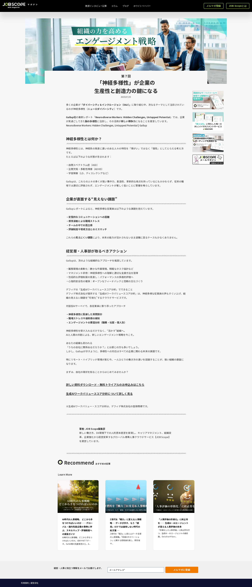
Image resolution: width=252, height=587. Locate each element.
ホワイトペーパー (142, 6)
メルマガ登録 (213, 6)
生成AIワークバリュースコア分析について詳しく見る (99, 394)
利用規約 (25, 583)
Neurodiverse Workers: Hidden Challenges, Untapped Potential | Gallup (106, 125)
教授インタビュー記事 (96, 6)
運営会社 (34, 583)
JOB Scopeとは (238, 6)
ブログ (125, 6)
